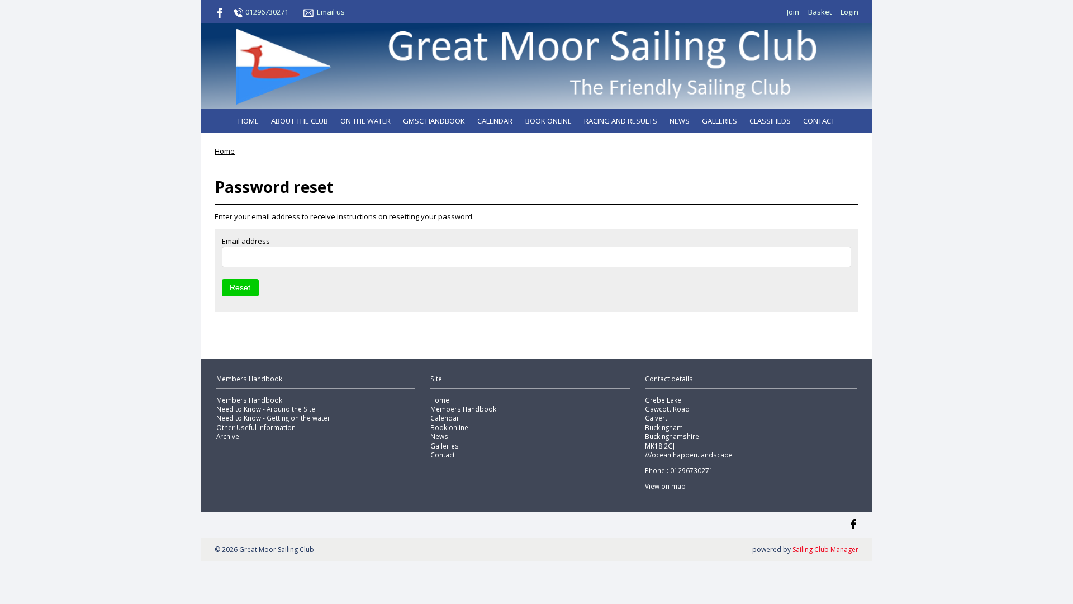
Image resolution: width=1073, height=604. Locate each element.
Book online (548, 121)
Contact (819, 121)
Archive (227, 436)
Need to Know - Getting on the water (273, 417)
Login (849, 12)
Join (793, 12)
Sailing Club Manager (825, 549)
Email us (331, 12)
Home (248, 121)
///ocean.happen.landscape (689, 454)
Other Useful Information (256, 427)
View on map (665, 486)
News (680, 121)
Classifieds (770, 121)
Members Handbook (249, 399)
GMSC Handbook (434, 121)
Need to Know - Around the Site (265, 408)
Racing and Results (620, 121)
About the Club (299, 121)
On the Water (365, 121)
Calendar (494, 121)
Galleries (719, 121)
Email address (246, 241)
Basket (820, 12)
